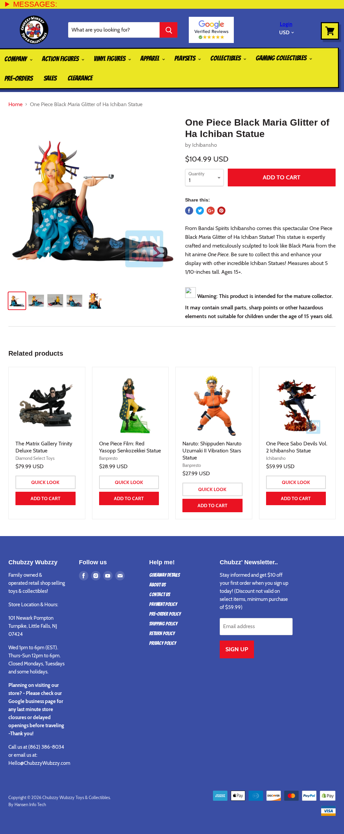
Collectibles (226, 58)
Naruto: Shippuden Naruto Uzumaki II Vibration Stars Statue (212, 450)
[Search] (168, 30)
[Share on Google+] (211, 211)
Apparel (150, 58)
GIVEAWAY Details (164, 575)
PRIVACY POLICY (162, 643)
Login (286, 24)
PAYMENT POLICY (163, 604)
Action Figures (61, 58)
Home (15, 104)
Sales (50, 78)
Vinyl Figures (110, 58)
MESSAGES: (35, 4)
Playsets (185, 58)
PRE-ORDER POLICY (165, 614)
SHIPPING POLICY (163, 623)
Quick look (45, 482)
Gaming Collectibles (282, 58)
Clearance (80, 78)
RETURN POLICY (162, 633)
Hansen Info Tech (30, 804)
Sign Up (236, 649)
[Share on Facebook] (189, 211)
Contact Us (159, 594)
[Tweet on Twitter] (200, 211)
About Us (157, 584)
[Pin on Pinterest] (221, 211)
